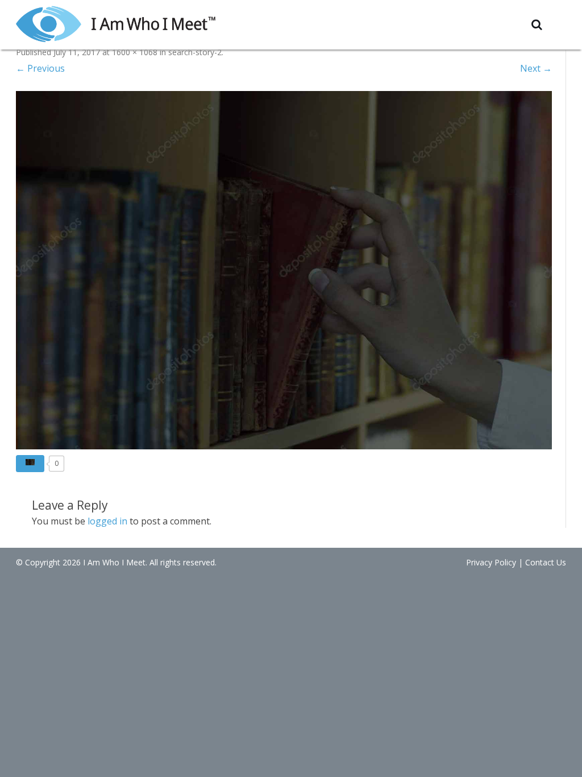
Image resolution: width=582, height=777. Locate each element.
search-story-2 (195, 52)
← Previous (40, 68)
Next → (536, 68)
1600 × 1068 (134, 52)
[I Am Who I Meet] (115, 23)
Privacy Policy (491, 562)
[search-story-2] (284, 270)
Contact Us (545, 562)
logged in (107, 521)
